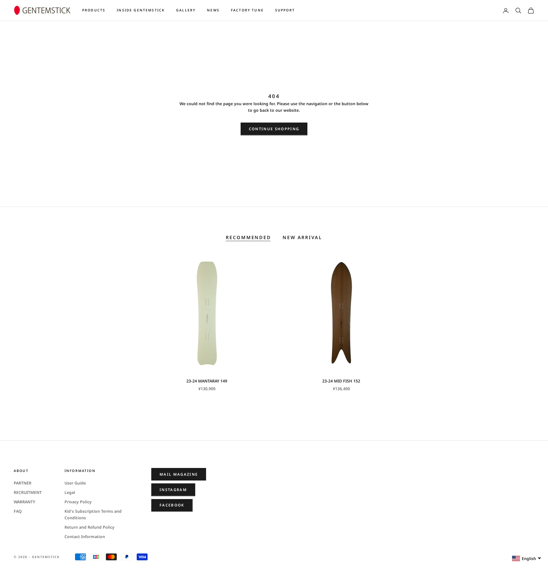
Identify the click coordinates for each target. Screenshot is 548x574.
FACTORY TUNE (247, 10)
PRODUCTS (93, 10)
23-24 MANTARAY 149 (206, 381)
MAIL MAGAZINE (179, 474)
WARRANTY (24, 501)
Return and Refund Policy (89, 527)
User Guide (75, 483)
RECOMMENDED (248, 237)
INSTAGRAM (173, 489)
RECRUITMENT (28, 492)
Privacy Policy (78, 501)
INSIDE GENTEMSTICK (141, 10)
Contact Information (85, 536)
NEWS (213, 10)
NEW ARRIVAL (302, 237)
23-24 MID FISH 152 (341, 381)
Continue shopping (274, 128)
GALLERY (186, 10)
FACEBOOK (172, 505)
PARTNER (22, 483)
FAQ (18, 511)
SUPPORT (285, 10)
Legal (70, 492)
